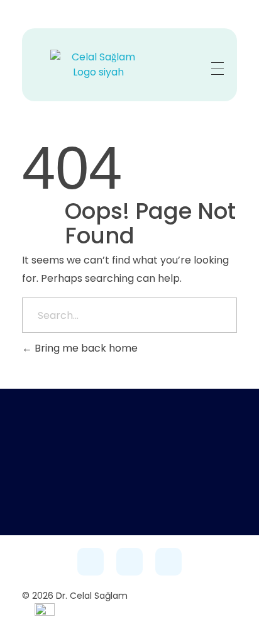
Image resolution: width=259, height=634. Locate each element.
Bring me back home (85, 348)
